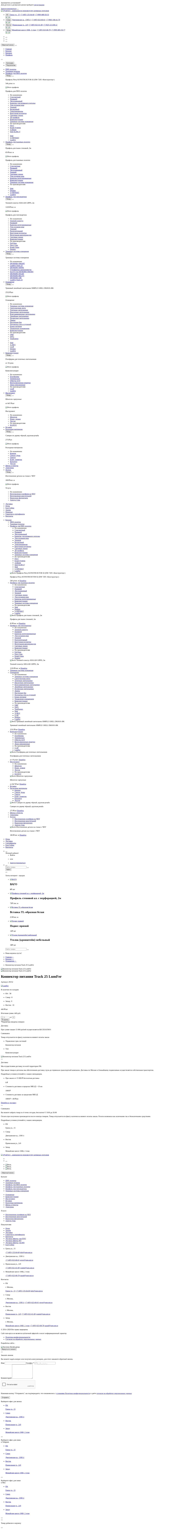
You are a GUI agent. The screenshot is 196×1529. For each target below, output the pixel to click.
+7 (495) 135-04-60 (27, 15)
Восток (8, 25)
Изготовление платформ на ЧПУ (22, 494)
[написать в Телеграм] (6, 39)
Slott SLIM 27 (15, 132)
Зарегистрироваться (8, 9)
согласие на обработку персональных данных (114, 1393)
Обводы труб (15, 381)
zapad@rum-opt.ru (27, 1276)
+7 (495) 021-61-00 (35, 25)
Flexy (12, 126)
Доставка (9, 504)
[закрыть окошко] (18, 9)
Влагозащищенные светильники (22, 314)
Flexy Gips (14, 245)
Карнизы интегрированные (20, 178)
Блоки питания (16, 326)
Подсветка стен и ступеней (20, 324)
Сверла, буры (15, 455)
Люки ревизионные (17, 385)
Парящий (13, 99)
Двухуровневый (16, 101)
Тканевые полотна (12, 71)
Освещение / (11, 961)
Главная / (9, 957)
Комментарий (6, 1378)
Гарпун (13, 457)
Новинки (9, 512)
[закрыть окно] (2, 59)
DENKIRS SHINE (17, 268)
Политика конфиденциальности (17, 1337)
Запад (8, 30)
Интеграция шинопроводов (20, 235)
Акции (8, 510)
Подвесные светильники (19, 318)
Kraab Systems (15, 128)
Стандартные (15, 166)
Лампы (12, 320)
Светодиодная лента (18, 308)
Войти (12, 855)
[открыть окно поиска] (6, 865)
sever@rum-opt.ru (26, 1260)
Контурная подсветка (18, 113)
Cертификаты (10, 843)
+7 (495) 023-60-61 (38, 20)
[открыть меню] (16, 45)
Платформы (14, 377)
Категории (9, 63)
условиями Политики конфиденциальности (73, 1393)
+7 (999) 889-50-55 (42, 15)
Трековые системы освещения (21, 121)
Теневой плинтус (16, 221)
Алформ (13, 130)
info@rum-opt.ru (26, 1252)
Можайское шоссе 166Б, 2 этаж (24, 30)
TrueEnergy (14, 339)
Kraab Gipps (14, 247)
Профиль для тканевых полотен (17, 142)
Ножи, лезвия (15, 419)
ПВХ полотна (10, 69)
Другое (13, 421)
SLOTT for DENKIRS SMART (21, 272)
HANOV (13, 425)
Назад (8, 75)
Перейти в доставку (8, 1103)
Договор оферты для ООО (15, 1239)
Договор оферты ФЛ (13, 1241)
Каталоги (13, 462)
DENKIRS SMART (17, 263)
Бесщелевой (14, 109)
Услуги (8, 470)
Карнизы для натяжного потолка (22, 103)
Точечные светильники (19, 310)
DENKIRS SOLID (17, 274)
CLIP (12, 347)
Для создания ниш (17, 105)
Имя (2, 1363)
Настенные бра (16, 322)
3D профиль (14, 117)
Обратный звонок (8, 45)
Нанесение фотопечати (19, 498)
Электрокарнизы (16, 111)
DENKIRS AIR (16, 278)
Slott (11, 136)
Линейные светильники (19, 316)
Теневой (13, 107)
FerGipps (13, 243)
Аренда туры (15, 500)
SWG (12, 337)
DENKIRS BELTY (17, 276)
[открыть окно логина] (6, 851)
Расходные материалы (14, 429)
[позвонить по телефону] (6, 37)
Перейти (23, 581)
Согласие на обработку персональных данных (23, 1339)
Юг (7, 15)
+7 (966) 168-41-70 (53, 20)
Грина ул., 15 (15, 15)
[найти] (28, 949)
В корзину (5, 1020)
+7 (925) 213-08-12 (50, 25)
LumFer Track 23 (16, 280)
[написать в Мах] (6, 41)
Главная (8, 49)
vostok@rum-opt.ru (27, 1268)
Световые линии (16, 115)
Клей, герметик (16, 460)
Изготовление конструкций (20, 496)
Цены (7, 506)
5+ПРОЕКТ (14, 138)
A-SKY (13, 345)
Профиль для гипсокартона (16, 197)
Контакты (9, 516)
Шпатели (13, 417)
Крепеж (13, 453)
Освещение (9, 282)
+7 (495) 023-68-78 (43, 30)
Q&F (12, 335)
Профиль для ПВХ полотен (16, 73)
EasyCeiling (9, 508)
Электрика (9, 468)
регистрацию (39, 5)
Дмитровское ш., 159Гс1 (21, 20)
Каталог (8, 51)
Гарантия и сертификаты (15, 514)
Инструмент (10, 393)
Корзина (8, 53)
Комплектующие (16, 119)
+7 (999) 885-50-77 (58, 30)
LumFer (13, 140)
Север (8, 20)
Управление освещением (19, 328)
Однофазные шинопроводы (20, 270)
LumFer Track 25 (16, 266)
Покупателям (10, 65)
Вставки (8, 427)
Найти (8, 869)
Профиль (8, 55)
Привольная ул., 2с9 (20, 25)
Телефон (30, 1363)
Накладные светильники (19, 312)
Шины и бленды (11, 466)
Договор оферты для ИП (14, 1243)
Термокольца (15, 379)
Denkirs (13, 191)
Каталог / (9, 959)
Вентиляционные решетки (20, 383)
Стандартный (15, 97)
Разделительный (16, 231)
